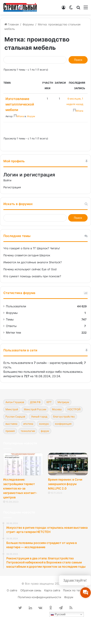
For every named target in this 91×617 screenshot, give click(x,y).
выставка (11, 423)
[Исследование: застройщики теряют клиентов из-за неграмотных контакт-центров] (23, 464)
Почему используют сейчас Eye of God (30, 269)
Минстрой (12, 409)
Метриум (63, 402)
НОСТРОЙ (74, 409)
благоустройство (64, 416)
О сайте (12, 590)
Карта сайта (52, 590)
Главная (13, 24)
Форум (31, 116)
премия (10, 431)
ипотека (28, 423)
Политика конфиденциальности (39, 597)
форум (45, 431)
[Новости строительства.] (20, 7)
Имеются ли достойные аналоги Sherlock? (32, 262)
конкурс (44, 423)
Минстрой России (35, 409)
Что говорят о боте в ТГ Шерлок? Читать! (31, 248)
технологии (28, 431)
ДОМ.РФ (35, 402)
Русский (59, 614)
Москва (57, 409)
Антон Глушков (15, 402)
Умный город (39, 416)
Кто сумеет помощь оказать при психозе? (32, 276)
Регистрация (12, 187)
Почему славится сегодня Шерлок (26, 255)
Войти (7, 180)
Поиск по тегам (73, 590)
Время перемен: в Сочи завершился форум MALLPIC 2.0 (65, 484)
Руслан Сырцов (15, 416)
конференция (63, 423)
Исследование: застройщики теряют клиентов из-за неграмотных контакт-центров (20, 488)
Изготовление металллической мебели (20, 104)
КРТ (49, 402)
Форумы (28, 24)
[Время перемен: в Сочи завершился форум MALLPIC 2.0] (68, 464)
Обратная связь (30, 590)
